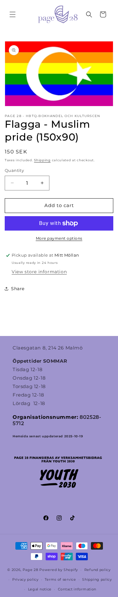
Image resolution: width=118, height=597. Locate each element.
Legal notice (40, 589)
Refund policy (97, 570)
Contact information (77, 589)
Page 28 (31, 570)
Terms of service (60, 579)
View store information (39, 272)
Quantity (14, 170)
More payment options (59, 238)
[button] (13, 14)
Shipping (42, 160)
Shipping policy (97, 579)
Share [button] (18, 288)
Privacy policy (25, 579)
